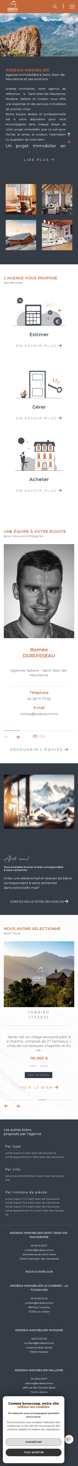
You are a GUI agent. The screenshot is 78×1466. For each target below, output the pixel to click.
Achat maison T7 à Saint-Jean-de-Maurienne (32, 1211)
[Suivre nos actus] (70, 1439)
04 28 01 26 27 (39, 1250)
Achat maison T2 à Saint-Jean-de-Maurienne (32, 1203)
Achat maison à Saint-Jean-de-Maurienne (30, 1157)
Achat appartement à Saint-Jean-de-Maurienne (34, 1161)
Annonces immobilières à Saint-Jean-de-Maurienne (34, 1182)
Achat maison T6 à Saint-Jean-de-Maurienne (32, 1207)
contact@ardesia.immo (39, 1254)
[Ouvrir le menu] (72, 6)
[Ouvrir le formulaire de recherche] (55, 7)
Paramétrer (34, 1442)
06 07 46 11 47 (39, 1343)
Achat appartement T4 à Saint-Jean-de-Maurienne (34, 1217)
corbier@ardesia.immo (39, 1307)
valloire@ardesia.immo (39, 1388)
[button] (17, 737)
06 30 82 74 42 (39, 1303)
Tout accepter (34, 1452)
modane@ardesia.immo (39, 1347)
